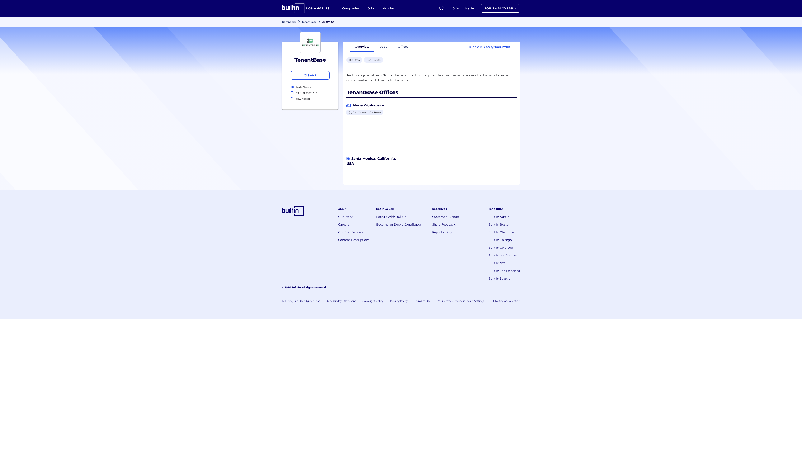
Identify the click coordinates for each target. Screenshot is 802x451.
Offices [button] (403, 46)
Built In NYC (497, 263)
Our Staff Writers (350, 232)
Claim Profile (502, 47)
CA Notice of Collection (505, 301)
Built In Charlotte (501, 232)
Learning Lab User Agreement (301, 301)
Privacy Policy (399, 301)
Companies (350, 8)
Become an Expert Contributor (398, 224)
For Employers (499, 8)
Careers (343, 224)
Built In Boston (499, 224)
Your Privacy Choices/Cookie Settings (460, 301)
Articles (388, 8)
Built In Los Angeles (502, 255)
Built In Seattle (499, 278)
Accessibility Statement (341, 301)
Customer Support (445, 217)
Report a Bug (442, 232)
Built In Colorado (500, 248)
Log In (469, 8)
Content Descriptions (353, 240)
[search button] (442, 8)
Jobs (371, 8)
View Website (303, 98)
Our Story (345, 217)
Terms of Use (422, 301)
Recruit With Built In (391, 217)
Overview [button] (362, 46)
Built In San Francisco (504, 271)
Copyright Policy (372, 301)
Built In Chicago (500, 240)
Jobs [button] (383, 46)
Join (456, 8)
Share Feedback (443, 224)
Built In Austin (498, 217)
